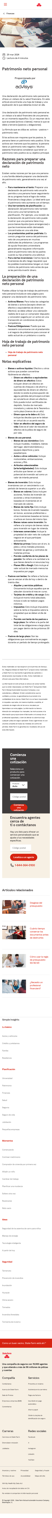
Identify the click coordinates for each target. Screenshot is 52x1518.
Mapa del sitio (40, 1476)
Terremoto (6, 1271)
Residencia (7, 1058)
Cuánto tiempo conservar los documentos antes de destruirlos (39, 933)
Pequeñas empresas (10, 1130)
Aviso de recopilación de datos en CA (15, 1488)
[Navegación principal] (5, 4)
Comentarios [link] (7, 1407)
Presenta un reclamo (35, 1384)
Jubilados (5, 1448)
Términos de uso (8, 1476)
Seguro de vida (8, 1115)
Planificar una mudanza (12, 1186)
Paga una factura (34, 1395)
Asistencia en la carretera (37, 1389)
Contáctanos (6, 1384)
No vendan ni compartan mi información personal (20, 1493)
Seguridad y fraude (42, 1470)
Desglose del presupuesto (36, 904)
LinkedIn (31, 1454)
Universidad (7, 1078)
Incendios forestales (10, 1315)
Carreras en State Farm (11, 1437)
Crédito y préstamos (10, 1043)
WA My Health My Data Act (12, 1483)
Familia (5, 1051)
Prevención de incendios (12, 1278)
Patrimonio (7, 1086)
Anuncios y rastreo (9, 1470)
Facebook (31, 1437)
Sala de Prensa (7, 1395)
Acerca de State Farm (10, 1389)
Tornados (6, 1307)
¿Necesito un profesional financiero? (36, 985)
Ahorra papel (33, 1410)
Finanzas (6, 1093)
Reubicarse (7, 1201)
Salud (4, 1100)
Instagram (32, 1448)
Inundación (7, 1285)
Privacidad (24, 1470)
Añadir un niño (8, 1172)
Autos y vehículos (9, 1036)
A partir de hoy (8, 1251)
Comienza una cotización (19, 807)
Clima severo (7, 1300)
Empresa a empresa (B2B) (12, 1401)
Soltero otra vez (9, 1194)
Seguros (5, 1108)
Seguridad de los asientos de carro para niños (21, 1229)
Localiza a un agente (23, 857)
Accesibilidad (25, 1476)
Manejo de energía (10, 1236)
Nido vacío (6, 1208)
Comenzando (8, 1150)
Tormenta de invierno (11, 1322)
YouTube (31, 1460)
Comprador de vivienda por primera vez (19, 1164)
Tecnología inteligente (11, 1243)
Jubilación (6, 1122)
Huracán (6, 1293)
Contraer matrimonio (11, 1157)
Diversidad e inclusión (10, 1443)
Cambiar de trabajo (10, 1179)
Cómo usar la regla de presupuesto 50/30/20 (39, 960)
